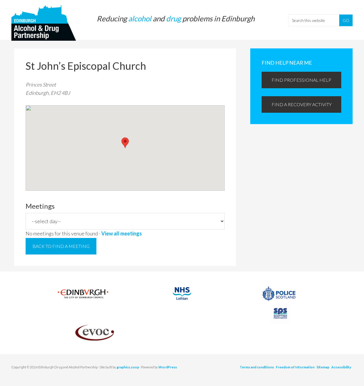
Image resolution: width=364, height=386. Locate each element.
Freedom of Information (295, 367)
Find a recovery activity (302, 104)
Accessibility (341, 367)
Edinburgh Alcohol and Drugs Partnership (45, 23)
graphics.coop (128, 367)
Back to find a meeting (61, 246)
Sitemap (323, 367)
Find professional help (301, 80)
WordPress (167, 367)
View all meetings (121, 233)
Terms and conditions (257, 367)
